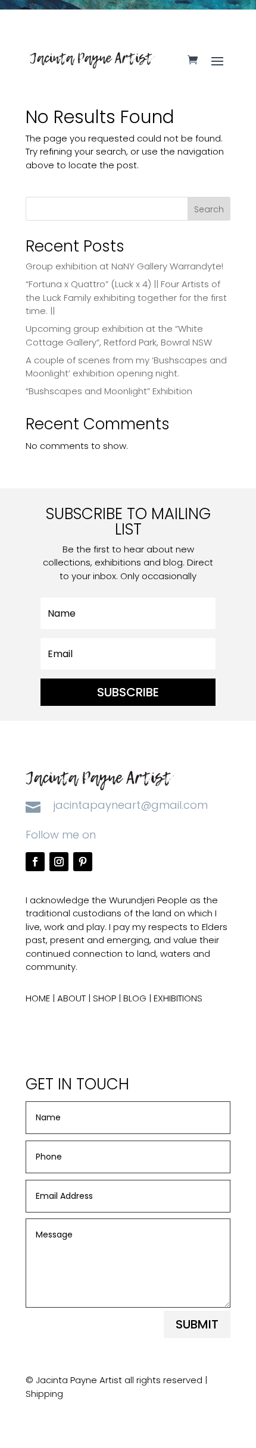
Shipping (44, 1393)
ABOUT (71, 998)
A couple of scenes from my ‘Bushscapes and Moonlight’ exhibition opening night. (126, 367)
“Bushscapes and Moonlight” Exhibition (109, 391)
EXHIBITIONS (178, 998)
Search (209, 209)
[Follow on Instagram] (58, 861)
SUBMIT (197, 1324)
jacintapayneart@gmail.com (131, 804)
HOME (38, 998)
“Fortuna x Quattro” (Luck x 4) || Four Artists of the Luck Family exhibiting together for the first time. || (126, 297)
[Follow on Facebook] (35, 861)
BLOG (134, 998)
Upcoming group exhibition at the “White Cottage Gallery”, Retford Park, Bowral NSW (119, 335)
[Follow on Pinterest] (82, 861)
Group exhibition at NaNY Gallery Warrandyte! (124, 266)
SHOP (104, 998)
